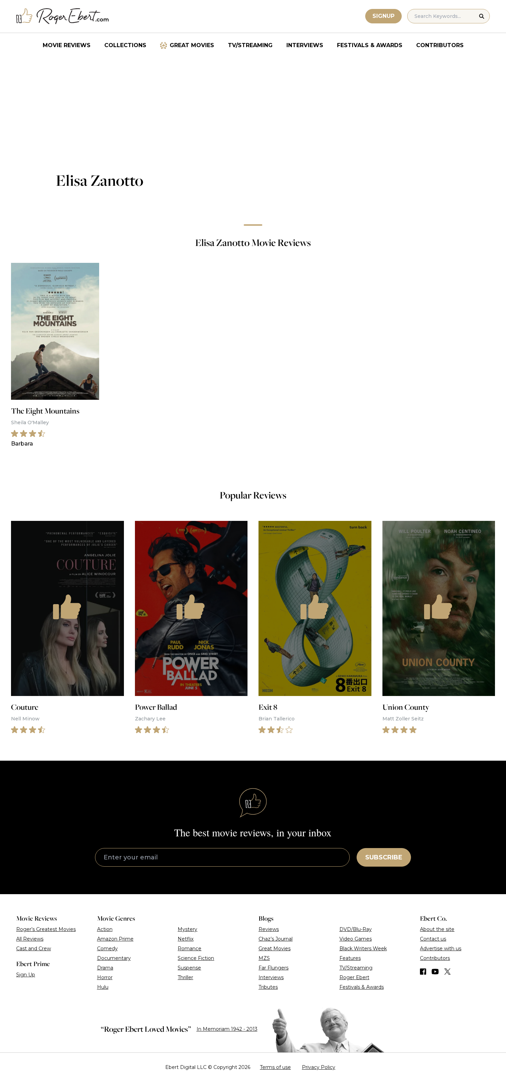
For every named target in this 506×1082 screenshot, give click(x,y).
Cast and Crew (33, 948)
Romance (189, 948)
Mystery (187, 929)
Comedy (107, 948)
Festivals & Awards (369, 45)
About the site (437, 929)
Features (350, 958)
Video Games (355, 939)
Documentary (114, 958)
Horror (105, 977)
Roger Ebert (354, 977)
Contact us (433, 939)
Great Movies (192, 45)
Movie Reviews (67, 45)
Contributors (440, 45)
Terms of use (275, 1067)
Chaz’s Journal (276, 939)
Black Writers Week (363, 948)
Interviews (304, 45)
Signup (383, 16)
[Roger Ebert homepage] (62, 16)
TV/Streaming (250, 45)
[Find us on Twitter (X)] (447, 971)
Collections (125, 45)
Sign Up (25, 975)
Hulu (102, 987)
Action (105, 929)
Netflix (185, 939)
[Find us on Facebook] (423, 971)
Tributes (268, 987)
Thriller (185, 977)
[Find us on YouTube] (435, 971)
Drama (105, 968)
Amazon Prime (115, 939)
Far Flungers (273, 968)
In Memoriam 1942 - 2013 (227, 1029)
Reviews (269, 929)
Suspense (189, 968)
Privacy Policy (318, 1067)
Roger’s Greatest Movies (46, 929)
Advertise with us (440, 948)
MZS (264, 958)
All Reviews (29, 939)
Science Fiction (196, 958)
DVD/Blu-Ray (355, 929)
